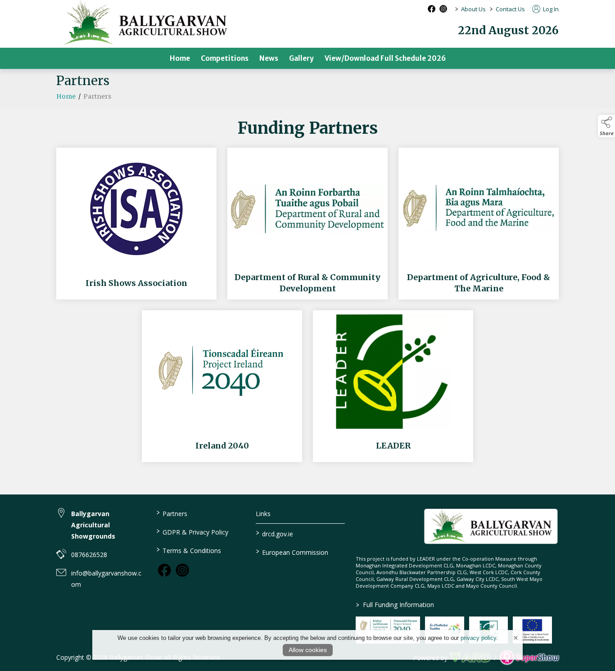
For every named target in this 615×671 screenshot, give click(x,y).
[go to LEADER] (393, 386)
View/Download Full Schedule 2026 (385, 58)
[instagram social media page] (443, 9)
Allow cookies (308, 649)
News (268, 58)
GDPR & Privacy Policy (192, 531)
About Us (473, 9)
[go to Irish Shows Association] (136, 223)
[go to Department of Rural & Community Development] (307, 223)
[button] (606, 126)
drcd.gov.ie (274, 533)
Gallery (301, 58)
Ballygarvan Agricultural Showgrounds (93, 524)
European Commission (292, 552)
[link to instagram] (182, 570)
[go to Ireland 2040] (222, 386)
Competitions (225, 58)
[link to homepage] (491, 526)
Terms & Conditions (188, 550)
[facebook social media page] (431, 9)
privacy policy (478, 638)
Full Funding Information (395, 604)
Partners (171, 513)
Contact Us (510, 9)
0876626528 (89, 554)
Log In (550, 9)
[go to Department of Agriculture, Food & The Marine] (478, 223)
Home (180, 58)
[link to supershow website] (529, 657)
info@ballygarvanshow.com (106, 579)
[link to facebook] (164, 570)
